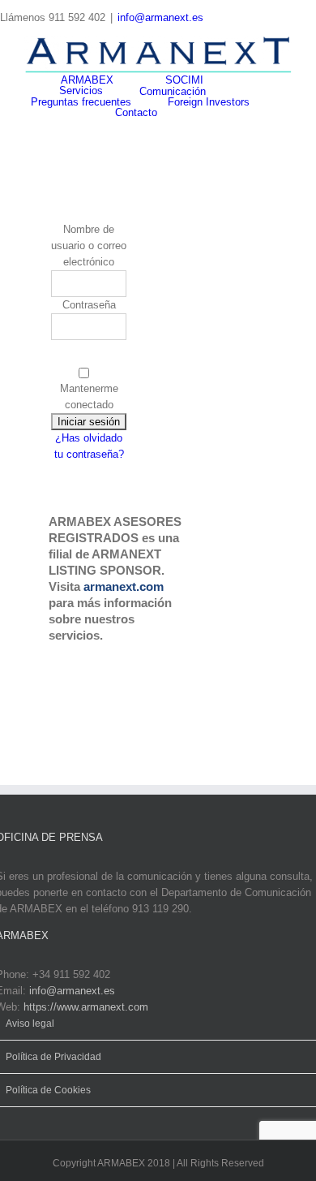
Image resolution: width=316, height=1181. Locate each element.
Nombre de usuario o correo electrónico (88, 245)
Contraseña (89, 305)
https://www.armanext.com (85, 1007)
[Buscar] (198, 112)
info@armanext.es (160, 17)
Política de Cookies (48, 1090)
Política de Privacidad (53, 1056)
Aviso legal (30, 1023)
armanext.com (123, 586)
